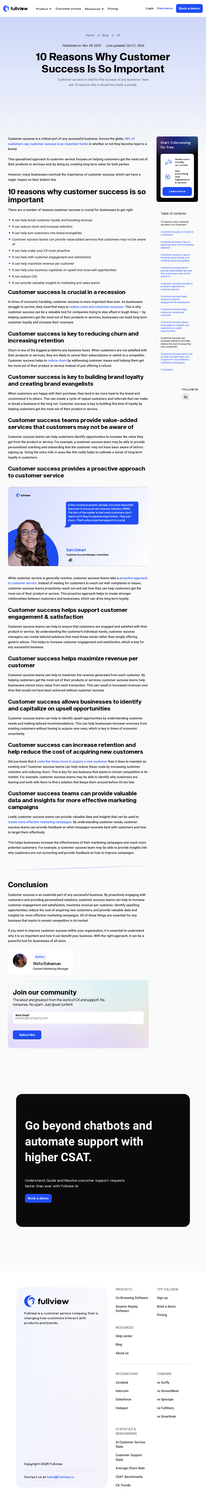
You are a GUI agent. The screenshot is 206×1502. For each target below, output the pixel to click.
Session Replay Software (127, 1308)
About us (122, 1353)
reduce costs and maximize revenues (96, 306)
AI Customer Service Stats (130, 1444)
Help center (124, 1336)
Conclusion (167, 369)
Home (90, 35)
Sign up (162, 1298)
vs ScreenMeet (168, 1391)
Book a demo (166, 1306)
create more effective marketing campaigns (39, 822)
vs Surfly (163, 1382)
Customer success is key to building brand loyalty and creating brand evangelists (175, 257)
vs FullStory (165, 1408)
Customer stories (68, 8)
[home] (15, 8)
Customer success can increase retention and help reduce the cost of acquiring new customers (176, 342)
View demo (165, 8)
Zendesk (122, 1382)
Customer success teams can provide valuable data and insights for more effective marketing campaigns (177, 358)
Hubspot (122, 1408)
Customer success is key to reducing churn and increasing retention (177, 245)
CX (118, 35)
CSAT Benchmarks (129, 1477)
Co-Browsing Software (132, 1298)
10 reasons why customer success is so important (175, 223)
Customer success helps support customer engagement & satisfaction (175, 299)
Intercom (122, 1391)
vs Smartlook (166, 1416)
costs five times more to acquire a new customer (72, 761)
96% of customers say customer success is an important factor (71, 141)
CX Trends (123, 1485)
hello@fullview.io (60, 1477)
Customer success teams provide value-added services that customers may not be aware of (176, 272)
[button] (44, 9)
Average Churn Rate (130, 1468)
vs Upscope (165, 1399)
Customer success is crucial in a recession (177, 233)
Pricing (113, 8)
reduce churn (57, 360)
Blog (105, 35)
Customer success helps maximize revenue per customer (174, 312)
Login (150, 8)
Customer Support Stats (129, 1457)
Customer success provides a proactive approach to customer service (177, 286)
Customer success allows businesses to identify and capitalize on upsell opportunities (175, 326)
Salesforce (123, 1399)
